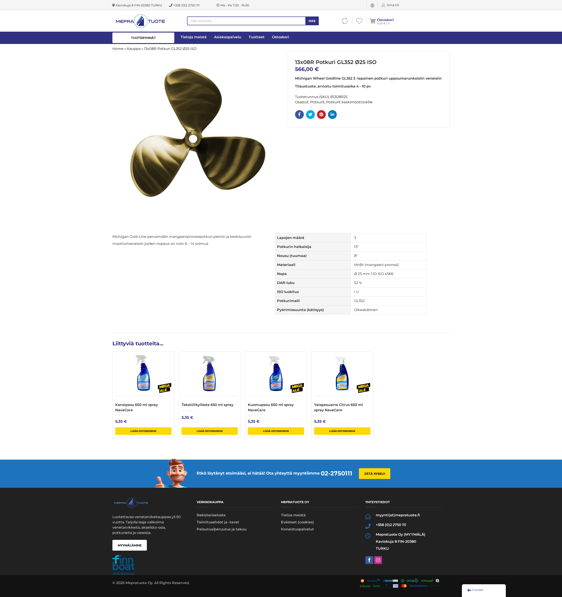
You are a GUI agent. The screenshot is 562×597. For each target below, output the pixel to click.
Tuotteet (257, 37)
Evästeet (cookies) (297, 522)
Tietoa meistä (293, 515)
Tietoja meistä (194, 37)
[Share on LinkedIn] (332, 114)
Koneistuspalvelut (297, 529)
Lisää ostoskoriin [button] (143, 431)
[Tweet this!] (310, 114)
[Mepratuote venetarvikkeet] (140, 21)
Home (117, 49)
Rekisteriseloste (211, 515)
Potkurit (317, 102)
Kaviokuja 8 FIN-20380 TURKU (138, 5)
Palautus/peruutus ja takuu (222, 529)
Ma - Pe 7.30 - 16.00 (234, 5)
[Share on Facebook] (299, 114)
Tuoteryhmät (143, 38)
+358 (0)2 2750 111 (186, 5)
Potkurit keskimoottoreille (349, 102)
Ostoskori (385, 20)
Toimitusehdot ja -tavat (218, 522)
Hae (312, 21)
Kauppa (133, 49)
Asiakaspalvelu (227, 37)
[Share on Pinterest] (321, 114)
